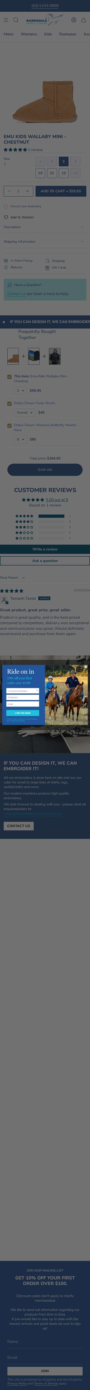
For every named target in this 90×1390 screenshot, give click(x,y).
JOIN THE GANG (22, 713)
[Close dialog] (85, 667)
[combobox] (22, 691)
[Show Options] (37, 691)
